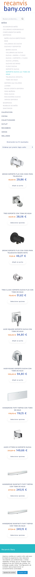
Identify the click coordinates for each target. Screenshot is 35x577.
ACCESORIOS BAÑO (10, 27)
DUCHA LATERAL (12, 61)
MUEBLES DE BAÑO (10, 106)
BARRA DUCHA (11, 50)
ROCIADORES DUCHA (12, 97)
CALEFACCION (6, 112)
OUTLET (4, 124)
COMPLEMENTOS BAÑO (12, 32)
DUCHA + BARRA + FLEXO (15, 55)
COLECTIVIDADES (8, 120)
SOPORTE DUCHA (12, 69)
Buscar (22, 19)
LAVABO (7, 86)
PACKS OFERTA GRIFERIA (14, 88)
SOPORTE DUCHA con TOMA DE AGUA (18, 73)
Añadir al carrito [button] (17, 185)
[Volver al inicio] (17, 6)
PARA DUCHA (9, 94)
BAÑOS (4, 23)
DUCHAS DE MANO (13, 64)
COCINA (4, 116)
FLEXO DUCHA (11, 66)
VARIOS (4, 132)
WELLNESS (5, 136)
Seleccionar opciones (17, 223)
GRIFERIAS (7, 35)
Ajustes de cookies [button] (9, 572)
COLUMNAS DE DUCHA (13, 44)
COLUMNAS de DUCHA (14, 52)
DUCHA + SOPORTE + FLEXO (17, 58)
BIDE (6, 41)
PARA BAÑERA (9, 91)
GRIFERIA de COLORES (13, 83)
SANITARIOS (7, 108)
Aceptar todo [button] (22, 572)
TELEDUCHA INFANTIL (14, 77)
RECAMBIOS (6, 128)
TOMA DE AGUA (12, 80)
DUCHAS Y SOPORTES (12, 46)
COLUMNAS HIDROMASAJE (13, 29)
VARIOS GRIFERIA (11, 100)
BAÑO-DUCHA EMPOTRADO (14, 38)
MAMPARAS (7, 103)
